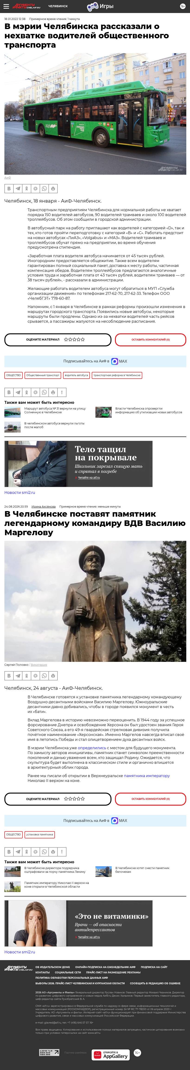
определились (92, 748)
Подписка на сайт (154, 967)
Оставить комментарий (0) (151, 339)
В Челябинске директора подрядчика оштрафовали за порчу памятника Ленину (55, 869)
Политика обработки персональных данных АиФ (71, 977)
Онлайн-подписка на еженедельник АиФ (105, 967)
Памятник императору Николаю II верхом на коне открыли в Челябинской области (56, 884)
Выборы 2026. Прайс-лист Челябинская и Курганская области (80, 983)
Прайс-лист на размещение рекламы (113, 972)
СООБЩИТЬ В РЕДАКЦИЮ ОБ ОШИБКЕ (155, 983)
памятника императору (147, 776)
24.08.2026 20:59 (16, 506)
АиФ (7, 177)
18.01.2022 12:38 (14, 19)
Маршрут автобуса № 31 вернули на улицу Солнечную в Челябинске (55, 410)
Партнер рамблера (75, 1052)
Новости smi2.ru (19, 492)
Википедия (39, 664)
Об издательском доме (52, 967)
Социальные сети (68, 972)
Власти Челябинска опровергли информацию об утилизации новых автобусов (148, 410)
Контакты (42, 972)
